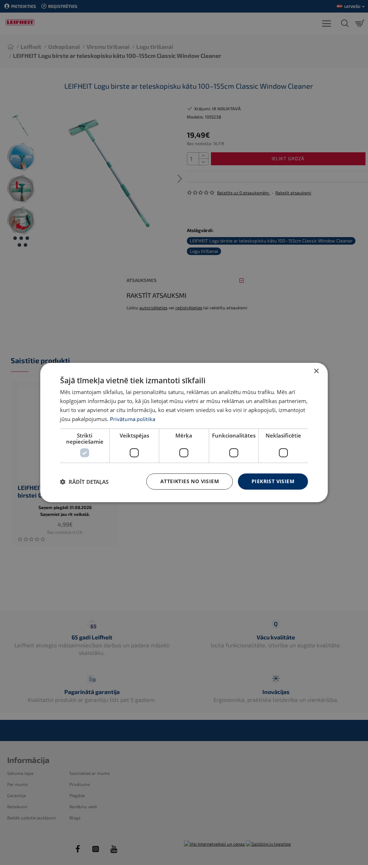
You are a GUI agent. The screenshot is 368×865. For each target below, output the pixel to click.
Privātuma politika (132, 419)
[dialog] (184, 432)
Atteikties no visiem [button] (189, 481)
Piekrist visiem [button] (273, 481)
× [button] (316, 371)
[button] (84, 482)
